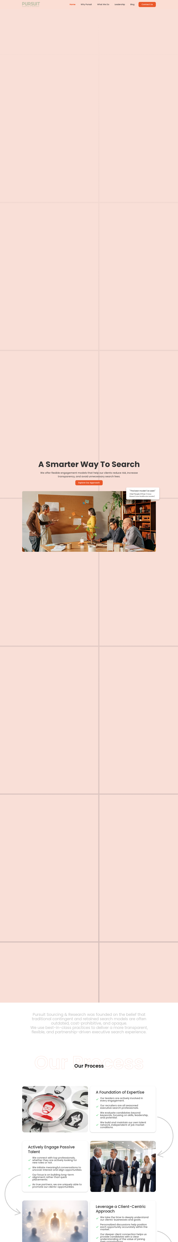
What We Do (103, 4)
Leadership (120, 4)
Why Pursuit (86, 4)
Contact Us (147, 4)
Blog (132, 4)
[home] (31, 4)
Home (72, 4)
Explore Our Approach (89, 482)
